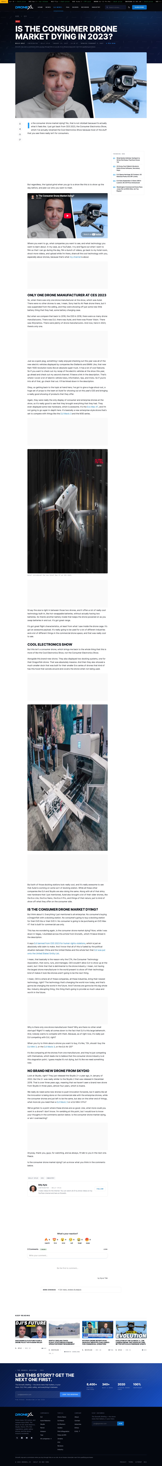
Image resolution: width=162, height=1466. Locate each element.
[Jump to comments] (20, 139)
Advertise (78, 1424)
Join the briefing (70, 1394)
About (77, 1417)
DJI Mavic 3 (66, 413)
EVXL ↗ (77, 1431)
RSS (145, 1462)
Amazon (43, 1431)
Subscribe (139, 7)
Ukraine (60, 1439)
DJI (25, 16)
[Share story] (20, 129)
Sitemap (138, 1462)
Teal (41, 1435)
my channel (75, 257)
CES (42, 1178)
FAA (67, 7)
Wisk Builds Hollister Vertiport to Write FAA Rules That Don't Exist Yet (128, 160)
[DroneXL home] (24, 7)
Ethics (77, 1428)
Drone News (62, 1417)
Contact (77, 1420)
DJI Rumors (61, 1424)
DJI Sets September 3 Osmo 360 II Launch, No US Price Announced (129, 182)
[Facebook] (22, 1438)
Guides (75, 7)
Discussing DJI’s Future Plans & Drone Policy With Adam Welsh (28, 1341)
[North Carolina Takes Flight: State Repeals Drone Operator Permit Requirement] (64, 1329)
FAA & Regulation (63, 1431)
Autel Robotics (45, 1420)
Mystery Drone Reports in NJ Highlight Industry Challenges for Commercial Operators (95, 1342)
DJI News (58, 7)
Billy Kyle (33, 1178)
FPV (59, 1442)
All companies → (46, 1439)
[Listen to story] (20, 134)
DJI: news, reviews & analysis (70, 1290)
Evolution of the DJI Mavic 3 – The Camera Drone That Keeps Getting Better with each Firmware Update (131, 1342)
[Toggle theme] (129, 7)
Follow (100, 1189)
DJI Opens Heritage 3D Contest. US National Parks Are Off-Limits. (129, 175)
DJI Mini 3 (32, 1047)
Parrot (42, 1428)
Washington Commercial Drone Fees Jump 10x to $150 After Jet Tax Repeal (129, 189)
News (48, 7)
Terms (131, 1462)
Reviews (85, 7)
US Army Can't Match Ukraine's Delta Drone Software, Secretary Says (128, 168)
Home (40, 7)
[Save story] (20, 124)
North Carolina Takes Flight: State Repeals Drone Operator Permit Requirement (62, 1342)
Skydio (42, 1424)
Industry (96, 7)
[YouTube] (27, 1438)
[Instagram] (31, 1438)
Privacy (123, 1462)
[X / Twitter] (17, 1438)
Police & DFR (62, 1435)
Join (120, 1423)
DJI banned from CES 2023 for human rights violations (59, 943)
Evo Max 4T (92, 407)
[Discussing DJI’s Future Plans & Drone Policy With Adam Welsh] (30, 1329)
